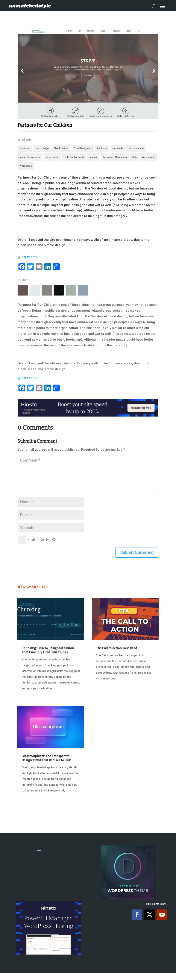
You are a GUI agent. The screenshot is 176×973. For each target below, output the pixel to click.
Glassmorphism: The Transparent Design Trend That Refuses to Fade (46, 758)
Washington (148, 157)
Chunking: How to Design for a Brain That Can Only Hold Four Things (48, 650)
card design (42, 148)
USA (134, 157)
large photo (52, 157)
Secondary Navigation (115, 157)
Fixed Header (61, 148)
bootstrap (25, 148)
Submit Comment (137, 552)
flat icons (102, 148)
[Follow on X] (149, 914)
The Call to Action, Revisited (116, 648)
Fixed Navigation (83, 148)
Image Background (30, 157)
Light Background (74, 157)
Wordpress (26, 166)
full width (117, 148)
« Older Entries (32, 812)
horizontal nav (136, 148)
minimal (93, 157)
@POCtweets (27, 257)
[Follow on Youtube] (161, 914)
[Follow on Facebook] (137, 914)
